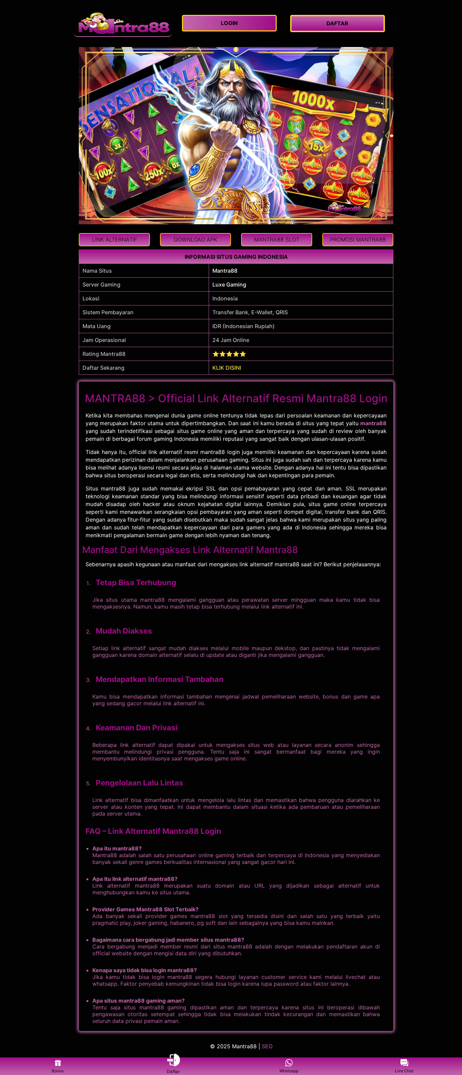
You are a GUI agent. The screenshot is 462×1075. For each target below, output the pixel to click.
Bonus (58, 1070)
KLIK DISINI (226, 367)
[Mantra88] (123, 23)
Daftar (173, 1070)
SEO (267, 1046)
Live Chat (404, 1070)
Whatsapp (288, 1070)
